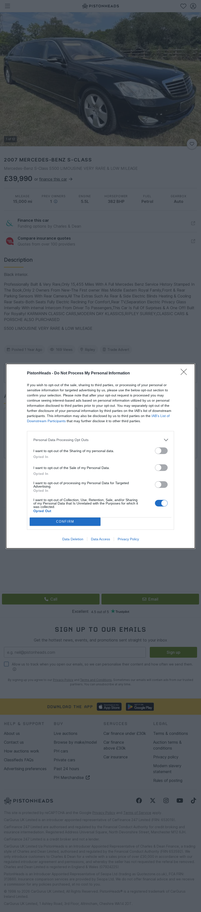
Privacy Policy (128, 539)
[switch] (161, 450)
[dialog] (100, 456)
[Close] (185, 373)
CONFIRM (65, 521)
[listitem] (100, 440)
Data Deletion (72, 539)
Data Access (100, 539)
